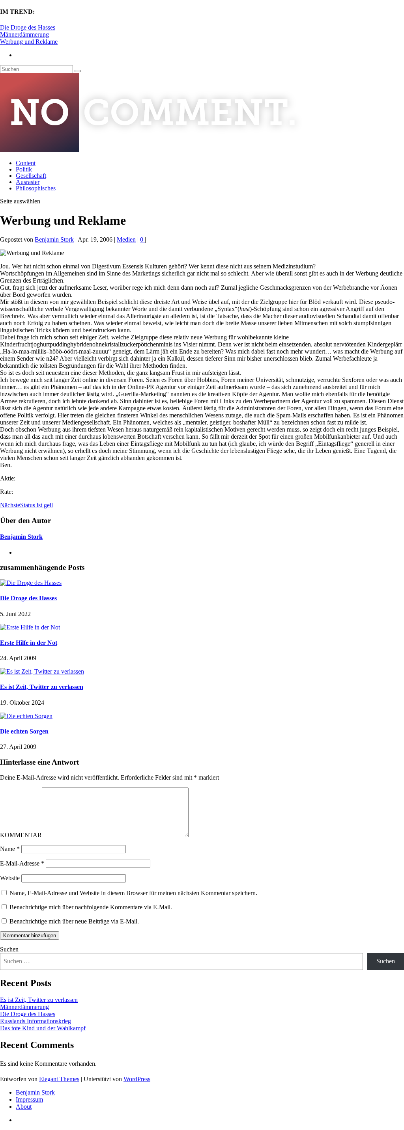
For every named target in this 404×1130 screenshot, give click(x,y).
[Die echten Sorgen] (26, 716)
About (24, 1106)
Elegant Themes (59, 1079)
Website (10, 878)
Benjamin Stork (54, 239)
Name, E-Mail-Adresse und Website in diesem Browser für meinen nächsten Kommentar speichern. (133, 893)
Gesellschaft (31, 175)
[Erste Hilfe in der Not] (30, 627)
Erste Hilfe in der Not (28, 642)
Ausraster (27, 182)
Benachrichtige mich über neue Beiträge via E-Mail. (74, 921)
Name (10, 848)
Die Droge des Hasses (27, 27)
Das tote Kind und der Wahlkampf (43, 1028)
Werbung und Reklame (29, 41)
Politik (24, 169)
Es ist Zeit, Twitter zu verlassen (41, 686)
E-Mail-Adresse (22, 863)
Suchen (9, 949)
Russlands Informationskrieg (35, 1021)
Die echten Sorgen (24, 731)
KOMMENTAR (21, 835)
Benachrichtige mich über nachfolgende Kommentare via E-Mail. (90, 907)
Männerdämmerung (24, 34)
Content (26, 163)
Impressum (29, 1099)
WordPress (136, 1079)
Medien (126, 239)
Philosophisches (36, 188)
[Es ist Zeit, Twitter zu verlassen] (42, 671)
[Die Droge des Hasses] (31, 582)
